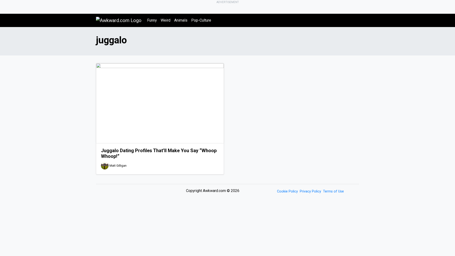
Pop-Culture (201, 20)
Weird (165, 20)
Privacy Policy (310, 191)
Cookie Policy (287, 191)
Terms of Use (333, 191)
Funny (152, 20)
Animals (180, 20)
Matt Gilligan (118, 165)
